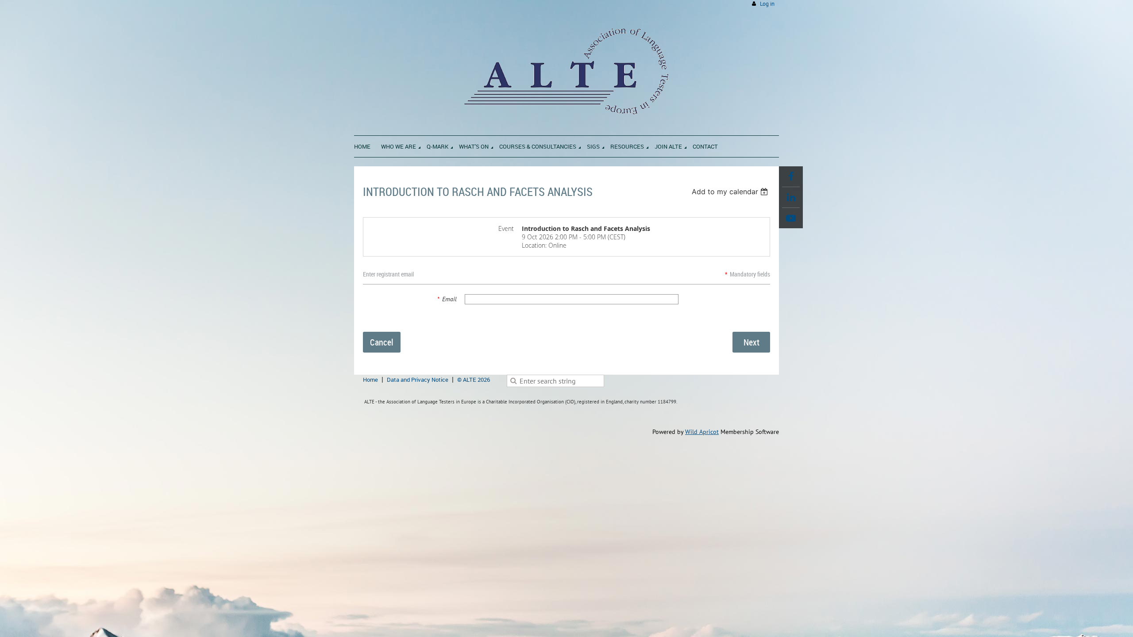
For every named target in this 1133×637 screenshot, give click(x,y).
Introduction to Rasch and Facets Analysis (478, 192)
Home (370, 380)
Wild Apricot (702, 432)
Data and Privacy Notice (417, 380)
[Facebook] (791, 176)
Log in (767, 4)
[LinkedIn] (791, 197)
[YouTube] (791, 218)
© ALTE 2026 (473, 380)
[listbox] (731, 191)
